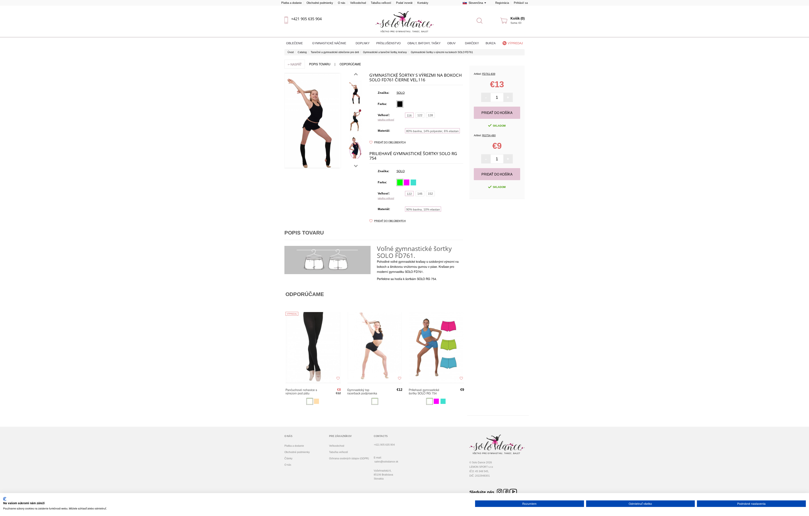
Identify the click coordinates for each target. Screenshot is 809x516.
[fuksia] (406, 182)
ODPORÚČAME (350, 64)
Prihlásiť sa (521, 2)
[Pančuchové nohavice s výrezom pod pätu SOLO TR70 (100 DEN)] (313, 347)
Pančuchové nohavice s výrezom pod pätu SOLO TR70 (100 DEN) (301, 391)
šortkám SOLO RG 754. (421, 279)
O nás (341, 2)
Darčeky (472, 43)
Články (288, 458)
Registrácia (502, 2)
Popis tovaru (319, 64)
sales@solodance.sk (386, 461)
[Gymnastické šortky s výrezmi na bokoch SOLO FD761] (313, 120)
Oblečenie (295, 43)
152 (430, 193)
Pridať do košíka (497, 112)
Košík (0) (517, 18)
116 (409, 115)
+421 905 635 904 (306, 18)
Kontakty (422, 2)
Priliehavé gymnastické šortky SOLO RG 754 (424, 391)
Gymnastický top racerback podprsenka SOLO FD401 (362, 391)
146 (419, 193)
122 (419, 115)
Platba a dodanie (291, 2)
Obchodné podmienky (320, 2)
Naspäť (295, 64)
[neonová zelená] (400, 182)
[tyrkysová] (413, 182)
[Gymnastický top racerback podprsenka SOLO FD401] (375, 347)
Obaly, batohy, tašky (424, 43)
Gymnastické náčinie (329, 43)
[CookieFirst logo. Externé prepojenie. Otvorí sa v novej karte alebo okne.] (4, 499)
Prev (356, 74)
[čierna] (400, 104)
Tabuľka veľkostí (381, 2)
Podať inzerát (404, 2)
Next (356, 166)
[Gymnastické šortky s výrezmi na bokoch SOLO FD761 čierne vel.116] (355, 92)
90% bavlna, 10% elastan (423, 209)
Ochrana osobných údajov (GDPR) (349, 458)
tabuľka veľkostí (386, 119)
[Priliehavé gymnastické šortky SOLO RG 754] (436, 347)
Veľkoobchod (358, 2)
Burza (491, 43)
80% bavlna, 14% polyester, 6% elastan (432, 131)
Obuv (451, 43)
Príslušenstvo (388, 43)
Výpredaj (515, 43)
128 (430, 115)
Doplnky (363, 43)
